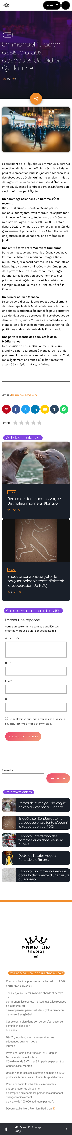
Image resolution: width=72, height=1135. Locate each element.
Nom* (8, 663)
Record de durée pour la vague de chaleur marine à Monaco (34, 501)
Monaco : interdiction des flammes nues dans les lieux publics (40, 840)
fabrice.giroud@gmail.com (24, 395)
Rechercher (7, 770)
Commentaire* (12, 638)
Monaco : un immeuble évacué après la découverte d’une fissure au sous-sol (43, 875)
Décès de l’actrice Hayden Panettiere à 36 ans (37, 857)
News (7, 35)
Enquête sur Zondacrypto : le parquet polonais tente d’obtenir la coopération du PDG (35, 581)
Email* (8, 681)
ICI (54, 1108)
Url (6, 699)
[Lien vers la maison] (6, 5)
